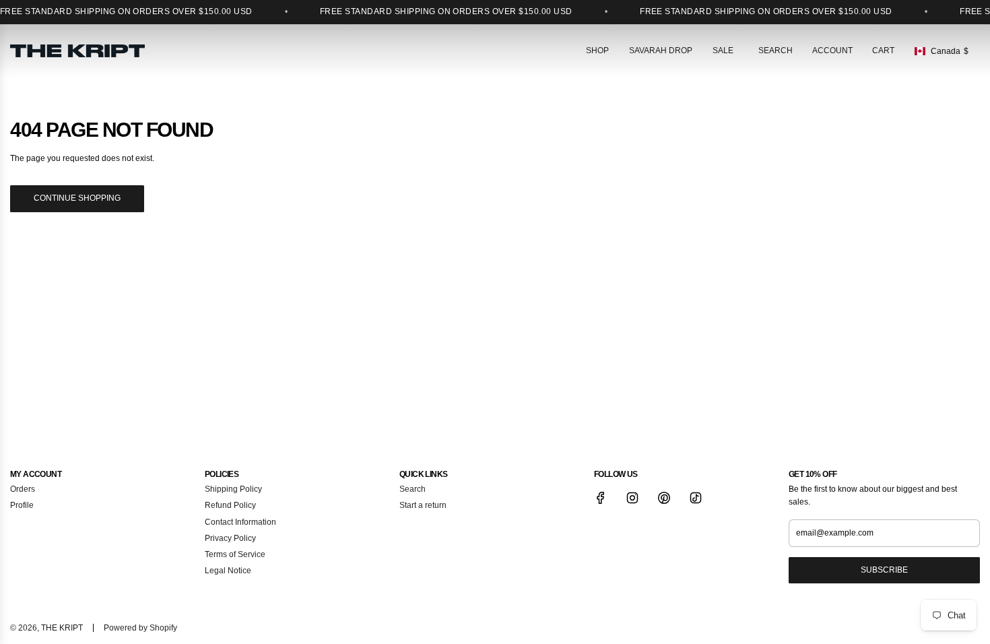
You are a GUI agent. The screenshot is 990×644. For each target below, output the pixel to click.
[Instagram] (632, 498)
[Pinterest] (664, 498)
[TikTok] (696, 498)
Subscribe (884, 570)
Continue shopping (77, 198)
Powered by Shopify (140, 628)
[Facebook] (601, 498)
